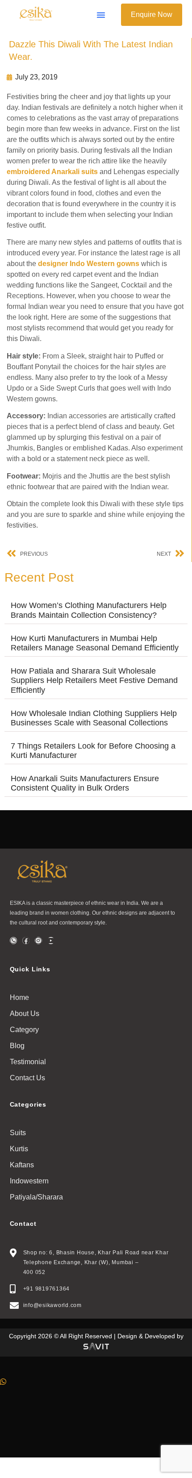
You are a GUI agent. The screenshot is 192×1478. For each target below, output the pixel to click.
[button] (101, 14)
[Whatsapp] (13, 940)
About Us (24, 1013)
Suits (18, 1133)
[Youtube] (50, 940)
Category (24, 1029)
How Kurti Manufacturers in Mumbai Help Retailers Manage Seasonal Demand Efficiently (96, 643)
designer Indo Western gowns (88, 263)
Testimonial (28, 1062)
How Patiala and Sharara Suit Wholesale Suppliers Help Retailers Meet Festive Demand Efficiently (94, 680)
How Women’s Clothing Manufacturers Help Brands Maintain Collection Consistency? (89, 610)
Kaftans (22, 1165)
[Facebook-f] (25, 940)
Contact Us (27, 1078)
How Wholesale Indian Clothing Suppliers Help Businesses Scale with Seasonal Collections (94, 718)
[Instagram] (38, 940)
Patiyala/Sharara (36, 1197)
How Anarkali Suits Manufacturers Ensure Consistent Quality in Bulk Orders (85, 783)
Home (19, 997)
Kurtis (19, 1149)
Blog (17, 1045)
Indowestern (29, 1181)
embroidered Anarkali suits (52, 171)
